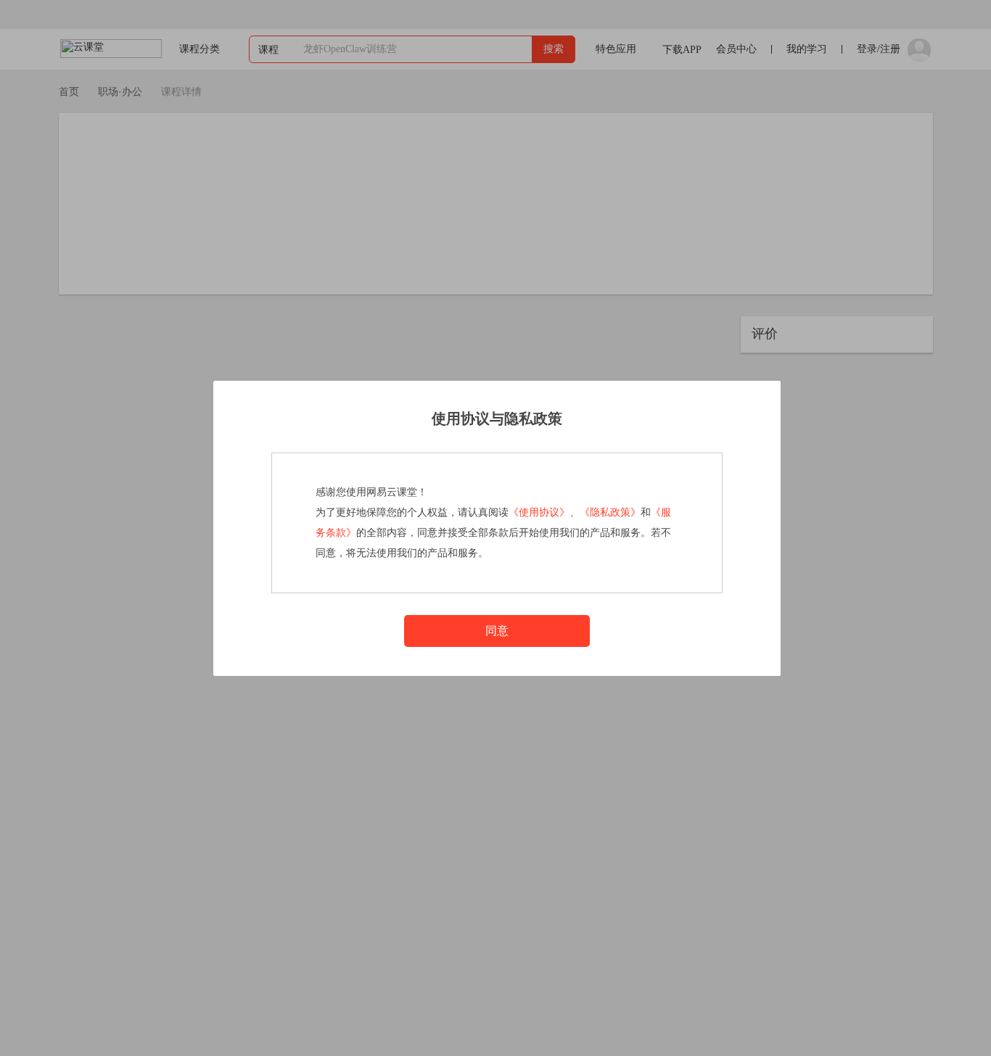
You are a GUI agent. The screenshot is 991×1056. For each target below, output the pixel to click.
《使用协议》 (539, 512)
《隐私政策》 (610, 512)
